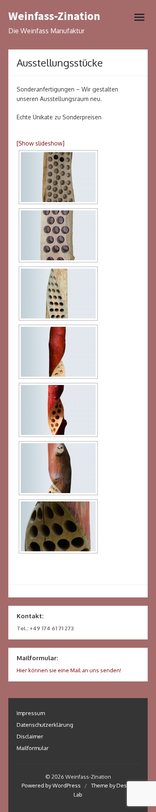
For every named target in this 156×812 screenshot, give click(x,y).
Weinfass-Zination (54, 15)
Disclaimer (30, 736)
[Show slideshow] (40, 143)
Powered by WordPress (51, 785)
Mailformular (33, 748)
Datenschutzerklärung (45, 724)
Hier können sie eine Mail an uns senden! (69, 670)
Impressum (31, 713)
